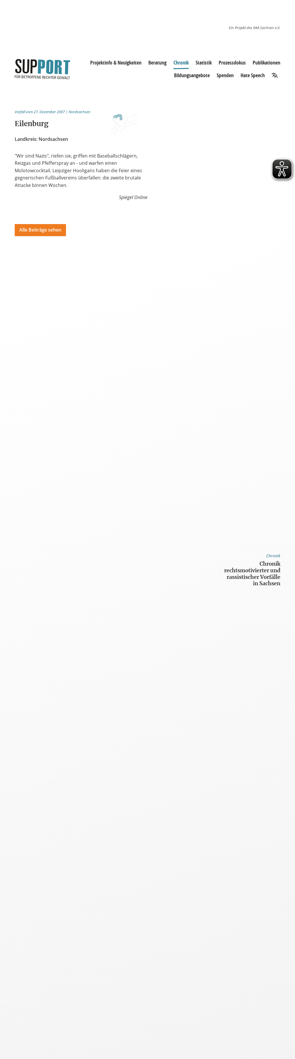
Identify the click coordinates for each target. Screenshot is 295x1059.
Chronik (181, 62)
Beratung (157, 62)
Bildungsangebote (192, 75)
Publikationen (266, 62)
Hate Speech (253, 75)
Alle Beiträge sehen (40, 230)
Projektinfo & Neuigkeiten (115, 62)
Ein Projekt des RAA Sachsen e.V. (254, 27)
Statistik (204, 62)
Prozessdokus (232, 62)
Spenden (225, 75)
